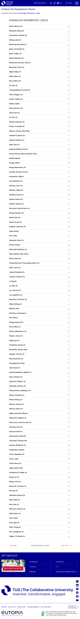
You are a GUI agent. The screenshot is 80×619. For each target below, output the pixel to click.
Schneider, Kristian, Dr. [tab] (17, 386)
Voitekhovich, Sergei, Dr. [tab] (18, 472)
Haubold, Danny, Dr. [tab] (16, 195)
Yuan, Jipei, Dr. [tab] (14, 523)
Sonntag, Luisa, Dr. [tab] (16, 427)
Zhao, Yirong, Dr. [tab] (15, 527)
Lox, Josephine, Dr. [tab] (16, 295)
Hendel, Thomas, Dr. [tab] (16, 204)
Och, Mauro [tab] (13, 318)
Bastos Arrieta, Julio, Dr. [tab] (18, 44)
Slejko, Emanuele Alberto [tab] (18, 413)
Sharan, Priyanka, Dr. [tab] (17, 395)
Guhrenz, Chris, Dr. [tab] (16, 186)
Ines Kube (13, 545)
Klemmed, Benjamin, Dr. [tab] (18, 249)
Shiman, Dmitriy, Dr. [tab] (16, 404)
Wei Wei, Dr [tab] (13, 491)
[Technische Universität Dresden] (7, 3)
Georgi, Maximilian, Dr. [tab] (17, 167)
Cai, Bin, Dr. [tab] (13, 85)
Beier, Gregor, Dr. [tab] (15, 53)
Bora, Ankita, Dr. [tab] (15, 81)
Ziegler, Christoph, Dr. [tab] (17, 536)
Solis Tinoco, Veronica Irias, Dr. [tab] (20, 422)
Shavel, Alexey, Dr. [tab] (16, 400)
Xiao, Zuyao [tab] (13, 518)
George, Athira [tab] (14, 163)
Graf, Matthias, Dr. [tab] (16, 181)
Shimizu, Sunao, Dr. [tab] (16, 409)
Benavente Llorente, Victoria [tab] (20, 63)
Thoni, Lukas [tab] (13, 459)
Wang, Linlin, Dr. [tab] (15, 481)
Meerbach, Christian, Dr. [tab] (18, 299)
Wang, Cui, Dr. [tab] (14, 477)
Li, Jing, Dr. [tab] (13, 281)
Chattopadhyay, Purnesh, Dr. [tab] (19, 90)
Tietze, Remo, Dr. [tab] (15, 463)
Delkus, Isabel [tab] (14, 104)
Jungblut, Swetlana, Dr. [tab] (17, 226)
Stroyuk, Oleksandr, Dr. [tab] (17, 445)
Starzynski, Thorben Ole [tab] (18, 441)
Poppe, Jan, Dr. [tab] (14, 340)
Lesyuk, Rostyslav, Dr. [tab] (17, 272)
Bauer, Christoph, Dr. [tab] (17, 49)
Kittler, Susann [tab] (14, 245)
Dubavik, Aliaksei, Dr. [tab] (17, 122)
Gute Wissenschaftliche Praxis (66, 572)
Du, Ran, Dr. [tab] (13, 117)
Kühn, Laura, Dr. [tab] (15, 268)
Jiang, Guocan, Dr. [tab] (15, 222)
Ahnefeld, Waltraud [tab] (16, 31)
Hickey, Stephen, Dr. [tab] (16, 213)
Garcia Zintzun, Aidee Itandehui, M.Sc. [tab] (23, 154)
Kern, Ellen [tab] (13, 236)
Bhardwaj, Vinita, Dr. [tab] (17, 67)
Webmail (33, 572)
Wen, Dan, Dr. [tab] (14, 504)
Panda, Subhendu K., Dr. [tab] (18, 331)
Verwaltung (33, 562)
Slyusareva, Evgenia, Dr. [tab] (18, 418)
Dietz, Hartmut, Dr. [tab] (16, 108)
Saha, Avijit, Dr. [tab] (14, 368)
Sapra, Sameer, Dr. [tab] (16, 377)
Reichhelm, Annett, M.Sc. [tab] (18, 349)
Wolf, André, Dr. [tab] (15, 513)
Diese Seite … (65, 545)
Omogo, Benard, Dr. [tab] (16, 322)
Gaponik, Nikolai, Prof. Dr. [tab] (18, 149)
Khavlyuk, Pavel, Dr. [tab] (16, 240)
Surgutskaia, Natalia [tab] (16, 450)
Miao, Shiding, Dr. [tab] (15, 304)
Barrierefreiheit (46, 607)
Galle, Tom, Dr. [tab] (14, 145)
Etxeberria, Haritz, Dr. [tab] (17, 135)
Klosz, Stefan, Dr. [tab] (15, 258)
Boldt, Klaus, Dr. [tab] (15, 76)
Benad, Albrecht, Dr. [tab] (16, 58)
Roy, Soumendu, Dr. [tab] (16, 359)
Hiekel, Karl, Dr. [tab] (15, 217)
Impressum (12, 607)
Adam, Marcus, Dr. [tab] (16, 26)
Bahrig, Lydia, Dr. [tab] (15, 40)
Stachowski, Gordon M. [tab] (17, 436)
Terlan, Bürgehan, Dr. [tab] (17, 454)
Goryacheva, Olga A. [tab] (16, 176)
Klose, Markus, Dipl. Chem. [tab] (19, 254)
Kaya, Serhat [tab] (14, 231)
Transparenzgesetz (33, 607)
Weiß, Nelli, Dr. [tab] (14, 500)
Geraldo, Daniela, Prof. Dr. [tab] (18, 172)
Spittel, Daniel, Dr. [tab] (16, 431)
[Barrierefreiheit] (54, 3)
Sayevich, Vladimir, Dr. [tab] (17, 381)
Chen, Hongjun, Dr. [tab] (16, 94)
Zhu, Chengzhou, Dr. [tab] (16, 532)
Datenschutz (21, 607)
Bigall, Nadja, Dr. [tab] (15, 72)
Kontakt (4, 607)
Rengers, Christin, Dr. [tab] (17, 354)
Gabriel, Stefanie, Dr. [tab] (17, 140)
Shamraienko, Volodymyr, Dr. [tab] (20, 390)
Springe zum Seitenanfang (72, 607)
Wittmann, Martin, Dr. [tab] (17, 509)
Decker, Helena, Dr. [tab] (16, 99)
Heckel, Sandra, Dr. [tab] (16, 199)
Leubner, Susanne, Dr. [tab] (17, 277)
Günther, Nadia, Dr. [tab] (16, 190)
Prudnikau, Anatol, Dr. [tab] (17, 345)
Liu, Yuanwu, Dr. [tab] (15, 290)
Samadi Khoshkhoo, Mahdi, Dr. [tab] (20, 372)
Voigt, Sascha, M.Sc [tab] (16, 468)
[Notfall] (51, 3)
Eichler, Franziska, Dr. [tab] (17, 126)
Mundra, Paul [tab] (14, 308)
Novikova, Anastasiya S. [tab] (18, 313)
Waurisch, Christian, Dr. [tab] (18, 486)
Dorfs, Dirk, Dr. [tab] (14, 113)
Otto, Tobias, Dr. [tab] (15, 327)
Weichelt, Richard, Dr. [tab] (17, 495)
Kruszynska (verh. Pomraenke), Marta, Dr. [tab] (24, 263)
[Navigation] (77, 3)
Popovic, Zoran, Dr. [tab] (16, 336)
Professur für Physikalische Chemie (18, 9)
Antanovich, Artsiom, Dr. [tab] (18, 35)
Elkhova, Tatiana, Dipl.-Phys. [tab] (19, 131)
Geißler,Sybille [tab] (14, 158)
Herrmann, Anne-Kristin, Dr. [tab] (19, 208)
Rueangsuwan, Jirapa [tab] (17, 363)
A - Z (57, 567)
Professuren (60, 562)
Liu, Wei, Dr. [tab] (13, 286)
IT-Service (33, 567)
